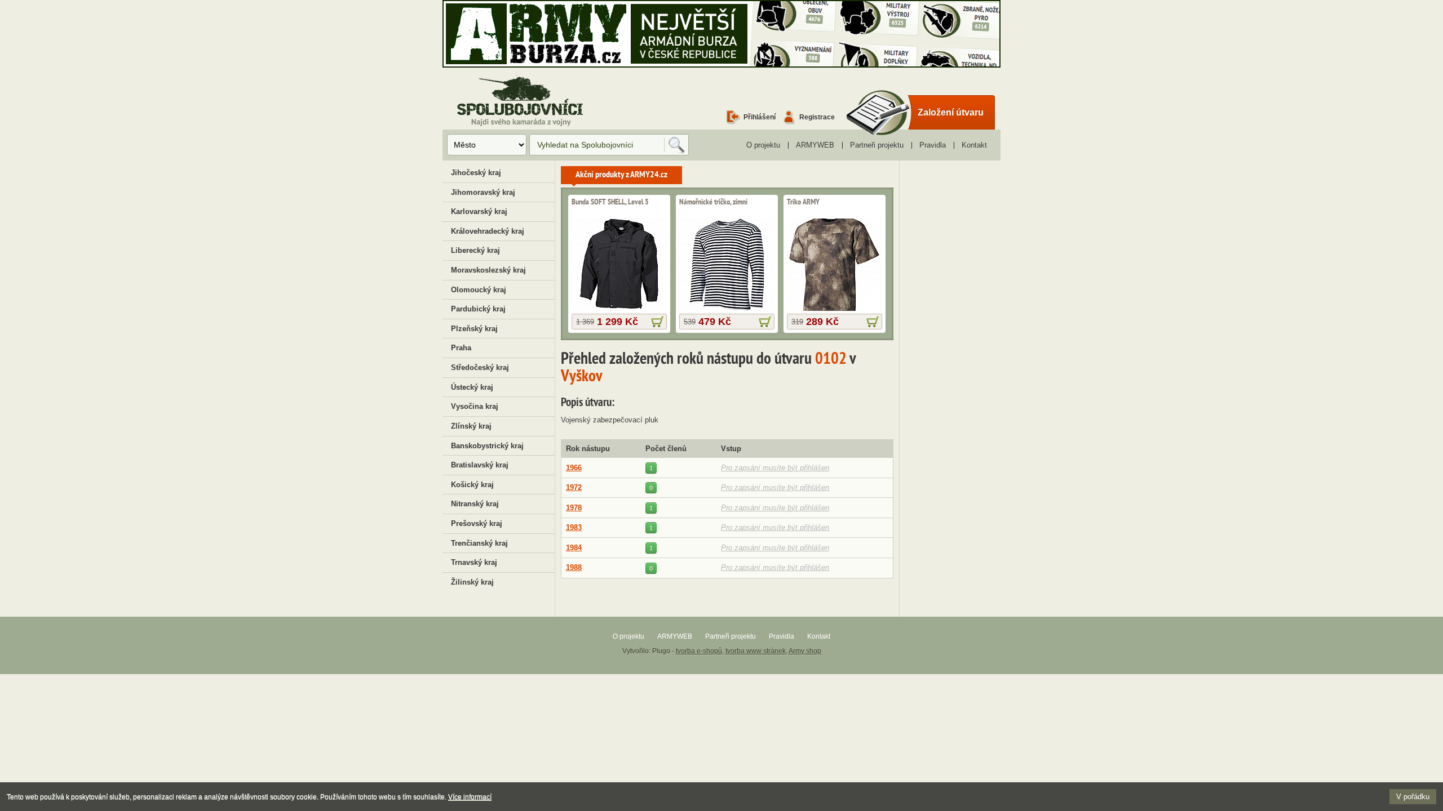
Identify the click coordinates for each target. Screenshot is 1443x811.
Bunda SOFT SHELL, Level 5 (610, 202)
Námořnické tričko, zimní (713, 202)
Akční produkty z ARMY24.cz (621, 175)
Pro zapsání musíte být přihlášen (775, 468)
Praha (461, 348)
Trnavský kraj (474, 562)
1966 (574, 468)
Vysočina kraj (474, 406)
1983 (574, 527)
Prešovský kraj (476, 523)
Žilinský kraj (472, 582)
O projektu (763, 145)
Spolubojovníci (519, 101)
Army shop (805, 651)
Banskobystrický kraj (487, 446)
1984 (574, 547)
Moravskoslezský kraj (488, 270)
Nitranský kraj (475, 504)
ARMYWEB (815, 145)
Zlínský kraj (471, 426)
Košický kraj (472, 484)
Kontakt (974, 145)
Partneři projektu (877, 145)
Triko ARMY (803, 202)
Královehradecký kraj (487, 231)
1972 (574, 487)
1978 (574, 507)
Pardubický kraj (478, 309)
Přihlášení (759, 117)
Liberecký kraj (475, 250)
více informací (657, 321)
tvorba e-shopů (699, 651)
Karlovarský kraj (479, 211)
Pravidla (932, 145)
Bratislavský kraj (479, 465)
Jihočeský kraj (476, 172)
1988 (574, 567)
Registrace (817, 117)
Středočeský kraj (480, 367)
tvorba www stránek (755, 651)
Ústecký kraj (472, 387)
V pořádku (1412, 796)
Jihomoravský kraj (483, 192)
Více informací (470, 797)
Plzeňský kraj (474, 328)
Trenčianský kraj (479, 543)
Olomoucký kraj (478, 290)
